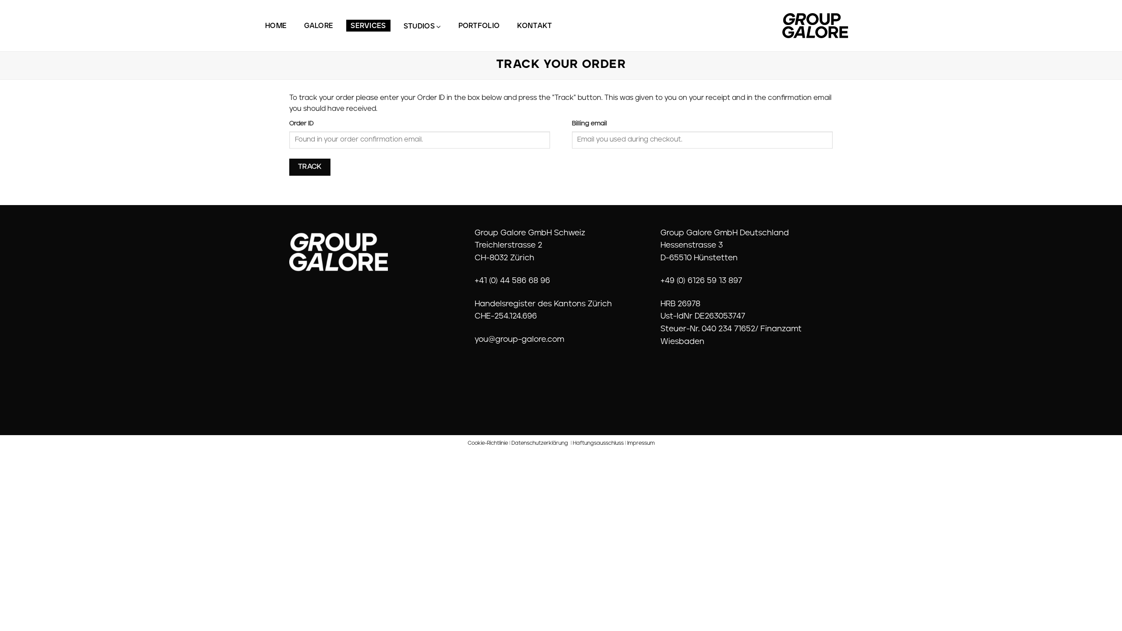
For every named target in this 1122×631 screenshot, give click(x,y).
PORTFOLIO (479, 26)
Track (310, 166)
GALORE (318, 26)
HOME (276, 26)
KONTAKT (534, 26)
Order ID (301, 124)
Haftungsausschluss (598, 443)
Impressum (641, 443)
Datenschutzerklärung (539, 443)
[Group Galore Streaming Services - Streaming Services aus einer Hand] (815, 26)
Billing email (589, 124)
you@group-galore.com (519, 340)
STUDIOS (419, 26)
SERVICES (368, 26)
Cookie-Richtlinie (488, 443)
